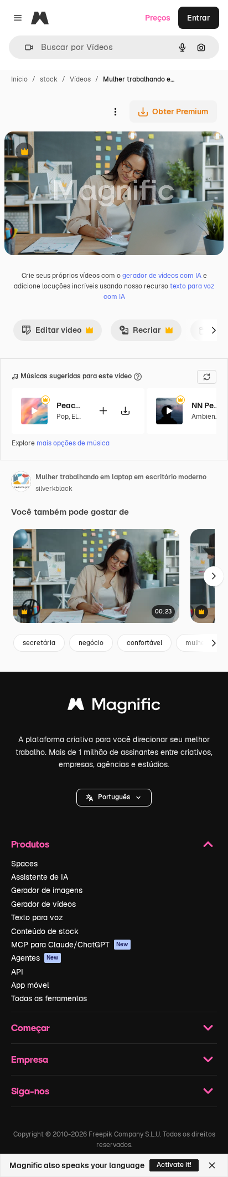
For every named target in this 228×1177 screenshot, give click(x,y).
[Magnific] (114, 707)
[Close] (212, 1165)
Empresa (29, 1059)
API (17, 972)
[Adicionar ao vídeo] (103, 410)
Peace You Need (70, 405)
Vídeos (80, 79)
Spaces (24, 864)
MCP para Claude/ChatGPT (69, 945)
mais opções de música (73, 443)
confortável (144, 642)
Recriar (140, 333)
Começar (30, 1027)
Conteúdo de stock (45, 931)
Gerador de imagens (46, 890)
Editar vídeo (51, 333)
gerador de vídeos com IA (161, 275)
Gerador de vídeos (43, 904)
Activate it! (174, 1164)
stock (49, 79)
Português (114, 797)
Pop (62, 416)
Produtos (30, 844)
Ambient (204, 416)
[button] (114, 797)
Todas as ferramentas (49, 998)
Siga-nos (30, 1091)
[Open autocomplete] (24, 47)
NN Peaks (205, 405)
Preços (157, 18)
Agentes (35, 958)
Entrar (198, 18)
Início (19, 79)
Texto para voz (37, 917)
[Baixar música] (125, 410)
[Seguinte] (214, 330)
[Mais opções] (115, 111)
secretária (39, 642)
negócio (91, 642)
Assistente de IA (39, 877)
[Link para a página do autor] (21, 483)
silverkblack (53, 488)
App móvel (30, 985)
